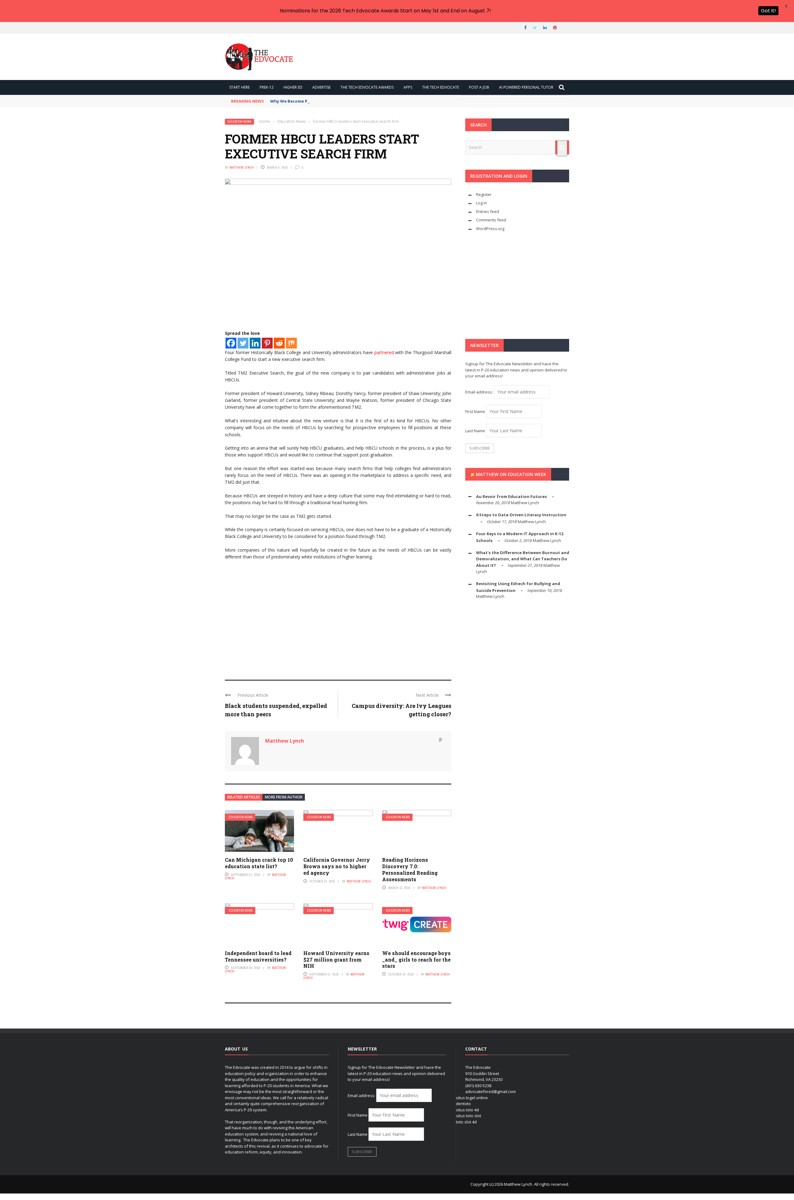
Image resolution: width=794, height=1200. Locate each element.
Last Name (475, 430)
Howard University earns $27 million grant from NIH (336, 959)
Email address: (479, 392)
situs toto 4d (467, 1110)
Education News (239, 122)
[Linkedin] (255, 343)
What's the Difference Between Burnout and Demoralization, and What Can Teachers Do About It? (522, 559)
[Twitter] (243, 343)
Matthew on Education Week (511, 474)
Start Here (239, 87)
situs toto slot (468, 1115)
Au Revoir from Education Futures (511, 496)
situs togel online (472, 1097)
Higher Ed (292, 87)
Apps (408, 87)
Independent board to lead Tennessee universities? (258, 956)
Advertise (321, 87)
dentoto (463, 1103)
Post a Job (479, 87)
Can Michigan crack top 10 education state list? (259, 862)
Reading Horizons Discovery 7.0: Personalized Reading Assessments (410, 869)
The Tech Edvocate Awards (367, 87)
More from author (283, 797)
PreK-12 (267, 87)
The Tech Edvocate (440, 87)
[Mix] (291, 343)
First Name (475, 411)
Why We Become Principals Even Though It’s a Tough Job (328, 101)
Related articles (243, 797)
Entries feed (487, 211)
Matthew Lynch (242, 167)
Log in (481, 203)
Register (484, 194)
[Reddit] (279, 343)
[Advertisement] (338, 623)
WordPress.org (490, 228)
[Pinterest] (267, 343)
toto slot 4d (466, 1122)
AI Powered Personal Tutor (526, 87)
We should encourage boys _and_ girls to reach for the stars (416, 959)
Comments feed (491, 220)
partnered (384, 352)
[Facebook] (230, 343)
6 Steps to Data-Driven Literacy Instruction (521, 515)
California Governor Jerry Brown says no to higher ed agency (336, 866)
